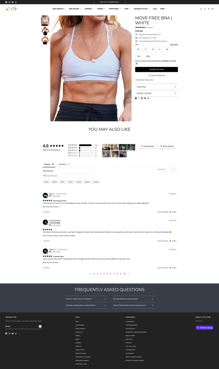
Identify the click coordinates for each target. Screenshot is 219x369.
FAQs (77, 321)
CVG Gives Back (130, 328)
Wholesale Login (81, 364)
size (62, 182)
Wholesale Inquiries (82, 360)
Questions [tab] (62, 164)
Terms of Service (81, 353)
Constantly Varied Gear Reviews (136, 332)
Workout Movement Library (135, 360)
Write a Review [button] (168, 146)
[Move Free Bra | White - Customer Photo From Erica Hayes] (106, 147)
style (54, 182)
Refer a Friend (130, 336)
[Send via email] (145, 98)
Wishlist (78, 346)
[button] (148, 98)
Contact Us (79, 332)
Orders (78, 336)
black (87, 182)
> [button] (129, 273)
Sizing (77, 339)
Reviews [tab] (47, 164)
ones (79, 182)
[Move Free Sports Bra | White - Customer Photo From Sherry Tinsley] (115, 154)
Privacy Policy (80, 350)
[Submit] (40, 326)
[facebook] (6, 2)
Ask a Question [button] (148, 146)
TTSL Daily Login (131, 346)
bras (46, 182)
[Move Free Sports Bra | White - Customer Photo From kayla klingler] (123, 154)
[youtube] (12, 2)
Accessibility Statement (83, 357)
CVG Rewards (130, 321)
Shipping (78, 343)
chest (96, 182)
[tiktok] (16, 2)
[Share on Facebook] (136, 98)
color (70, 182)
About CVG (129, 339)
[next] (125, 2)
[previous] (94, 2)
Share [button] (48, 212)
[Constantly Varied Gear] (11, 9)
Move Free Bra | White (50, 207)
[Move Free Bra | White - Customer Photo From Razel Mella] (123, 147)
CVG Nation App (130, 350)
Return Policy (80, 325)
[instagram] (9, 2)
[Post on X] (139, 98)
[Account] (209, 9)
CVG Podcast (130, 353)
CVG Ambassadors (131, 325)
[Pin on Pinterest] (142, 98)
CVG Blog (129, 343)
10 (124, 273)
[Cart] (213, 9)
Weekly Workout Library (134, 357)
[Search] (201, 9)
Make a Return (80, 328)
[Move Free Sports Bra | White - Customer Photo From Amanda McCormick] (106, 154)
